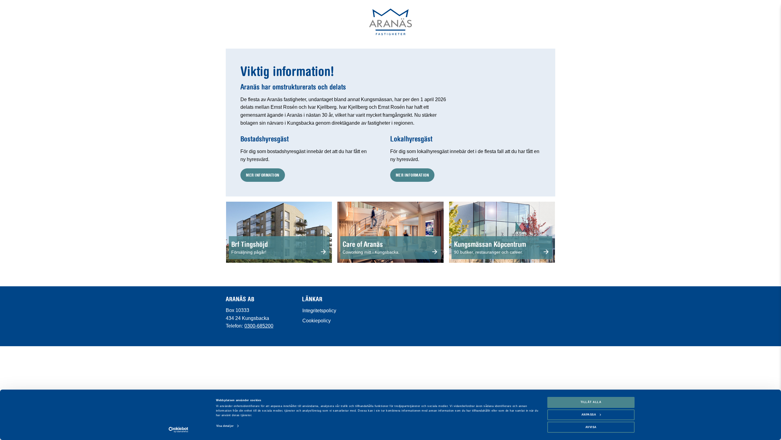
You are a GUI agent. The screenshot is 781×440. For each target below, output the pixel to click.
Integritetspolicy (319, 310)
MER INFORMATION (262, 175)
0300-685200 (258, 325)
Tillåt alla (591, 402)
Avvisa (591, 427)
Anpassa (588, 414)
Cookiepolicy (316, 320)
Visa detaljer (225, 425)
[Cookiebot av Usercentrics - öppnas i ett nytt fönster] (178, 430)
